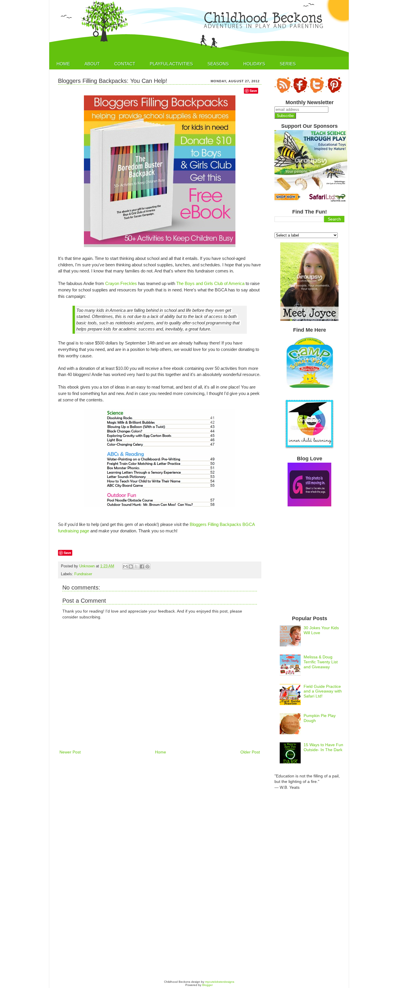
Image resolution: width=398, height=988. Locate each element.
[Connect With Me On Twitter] (316, 92)
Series (288, 63)
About (92, 63)
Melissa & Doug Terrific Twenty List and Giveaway (321, 662)
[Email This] (125, 566)
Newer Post (70, 752)
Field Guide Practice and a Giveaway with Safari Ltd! (323, 691)
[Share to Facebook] (142, 566)
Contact (124, 63)
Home (63, 63)
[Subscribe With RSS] (282, 92)
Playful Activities (171, 63)
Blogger (207, 985)
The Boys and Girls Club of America (210, 283)
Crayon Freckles (121, 283)
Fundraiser (83, 574)
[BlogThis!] (131, 566)
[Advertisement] (164, 777)
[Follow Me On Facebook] (299, 92)
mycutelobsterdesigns (219, 981)
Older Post (250, 752)
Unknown (87, 566)
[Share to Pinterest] (147, 566)
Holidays (254, 63)
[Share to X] (136, 566)
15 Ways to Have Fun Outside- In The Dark (323, 747)
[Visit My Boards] (333, 92)
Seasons (218, 63)
